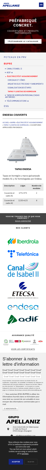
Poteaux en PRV (15, 57)
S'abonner (10, 408)
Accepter (16, 462)
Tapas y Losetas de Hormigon (22, 91)
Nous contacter (23, 221)
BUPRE (8, 63)
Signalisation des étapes (19, 88)
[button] (41, 5)
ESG (6, 106)
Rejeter (31, 462)
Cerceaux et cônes (16, 80)
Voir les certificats (23, 349)
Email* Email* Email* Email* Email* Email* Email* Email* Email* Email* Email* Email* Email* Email (22, 371)
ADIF (9, 72)
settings (25, 454)
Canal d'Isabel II (14, 69)
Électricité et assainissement (22, 76)
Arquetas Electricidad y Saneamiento (25, 84)
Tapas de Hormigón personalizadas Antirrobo (22, 96)
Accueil (6, 122)
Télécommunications (17, 101)
